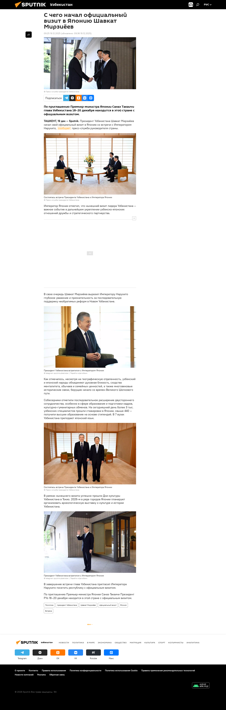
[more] (29, 35)
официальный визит (108, 605)
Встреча (48, 611)
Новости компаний (24, 674)
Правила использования (54, 670)
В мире (91, 642)
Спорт (161, 642)
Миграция (135, 642)
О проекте (20, 670)
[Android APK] (200, 685)
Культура (149, 642)
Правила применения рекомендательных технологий (168, 670)
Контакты (33, 670)
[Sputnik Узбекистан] (31, 8)
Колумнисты (175, 642)
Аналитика (192, 642)
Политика (49, 605)
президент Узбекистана (67, 605)
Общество (121, 642)
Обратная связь (57, 674)
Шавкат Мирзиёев (88, 605)
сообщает (64, 128)
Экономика (105, 642)
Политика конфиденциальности (85, 670)
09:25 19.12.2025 (52, 33)
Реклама (41, 674)
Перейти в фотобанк (78, 373)
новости (64, 642)
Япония (123, 605)
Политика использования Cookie (121, 670)
